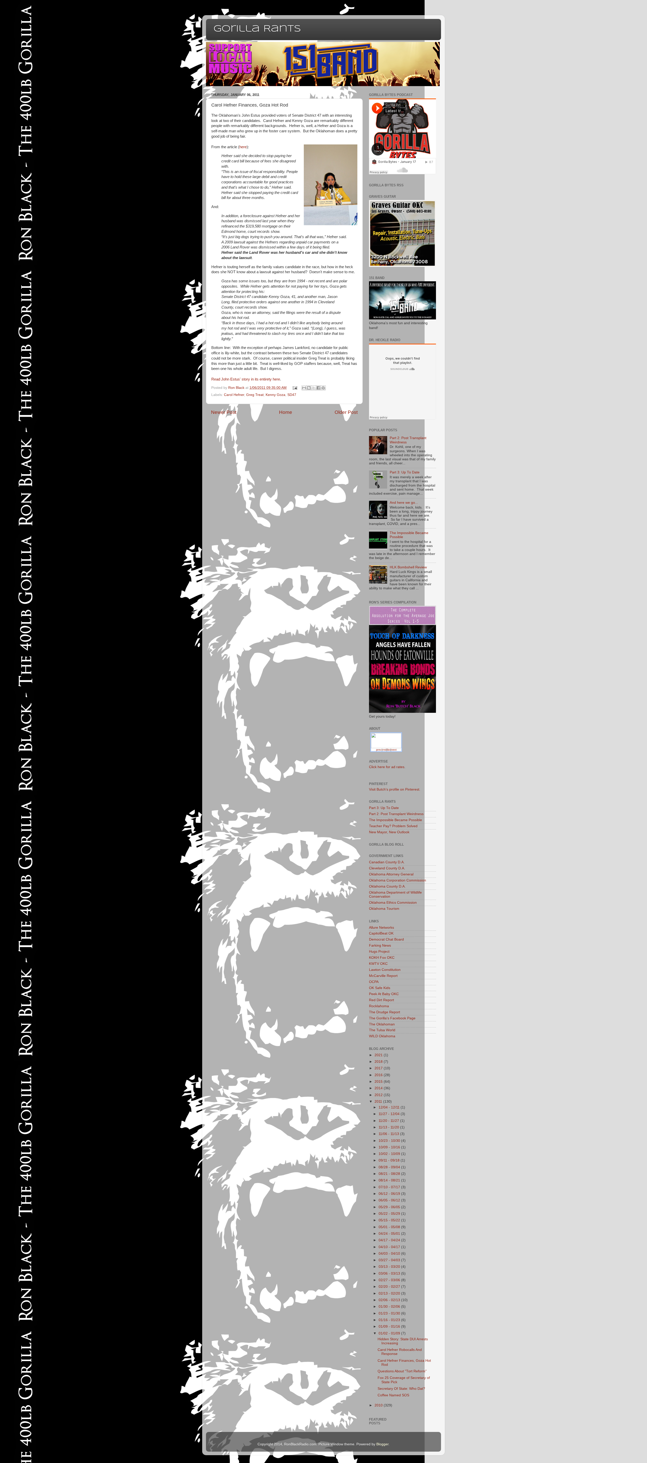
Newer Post (223, 412)
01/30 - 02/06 (390, 1306)
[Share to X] (313, 387)
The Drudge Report (384, 1012)
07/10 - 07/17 (390, 1187)
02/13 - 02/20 (390, 1293)
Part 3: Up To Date (405, 472)
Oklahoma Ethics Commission (393, 902)
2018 (379, 1062)
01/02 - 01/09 (390, 1333)
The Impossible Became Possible (395, 820)
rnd (384, 749)
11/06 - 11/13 (389, 1134)
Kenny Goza (275, 395)
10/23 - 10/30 (390, 1141)
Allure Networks (381, 927)
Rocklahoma (379, 1006)
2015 (379, 1081)
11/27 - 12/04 (390, 1114)
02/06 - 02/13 (390, 1300)
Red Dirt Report (381, 1000)
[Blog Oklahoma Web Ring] (386, 740)
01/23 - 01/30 (390, 1313)
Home (285, 412)
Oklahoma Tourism (384, 909)
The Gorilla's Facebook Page (392, 1018)
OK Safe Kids (379, 988)
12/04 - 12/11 (390, 1107)
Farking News (380, 945)
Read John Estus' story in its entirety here (245, 379)
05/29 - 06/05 (390, 1207)
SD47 (291, 395)
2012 (379, 1095)
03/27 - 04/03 (390, 1260)
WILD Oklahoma (382, 1036)
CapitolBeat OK (381, 933)
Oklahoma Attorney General (391, 874)
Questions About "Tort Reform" (402, 1371)
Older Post (346, 412)
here (243, 147)
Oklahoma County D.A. (387, 886)
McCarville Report (383, 976)
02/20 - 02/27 (390, 1287)
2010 (379, 1405)
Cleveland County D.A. (387, 868)
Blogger (382, 1444)
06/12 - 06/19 (390, 1194)
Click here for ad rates (386, 767)
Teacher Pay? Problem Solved (393, 826)
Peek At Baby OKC (384, 994)
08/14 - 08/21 (390, 1180)
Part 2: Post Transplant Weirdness (396, 814)
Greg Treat (255, 395)
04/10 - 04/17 (390, 1247)
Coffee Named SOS (393, 1395)
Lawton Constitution (385, 970)
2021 (379, 1055)
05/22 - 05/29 (390, 1214)
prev (379, 749)
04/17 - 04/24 (390, 1240)
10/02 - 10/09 (390, 1154)
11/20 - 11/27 (389, 1121)
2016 (379, 1075)
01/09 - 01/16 (390, 1326)
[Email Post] (294, 388)
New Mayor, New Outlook (389, 832)
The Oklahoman (382, 1024)
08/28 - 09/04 (390, 1167)
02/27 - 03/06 (390, 1280)
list (388, 749)
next (394, 749)
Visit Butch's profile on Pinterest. (394, 789)
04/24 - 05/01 (390, 1233)
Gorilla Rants (257, 29)
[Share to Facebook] (318, 387)
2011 (379, 1101)
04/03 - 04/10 (390, 1253)
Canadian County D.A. (387, 862)
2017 (379, 1068)
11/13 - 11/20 (389, 1127)
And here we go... (404, 503)
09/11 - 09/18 (390, 1160)
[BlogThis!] (308, 387)
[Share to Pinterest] (323, 387)
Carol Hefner (234, 395)
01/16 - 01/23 (390, 1320)
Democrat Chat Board (386, 939)
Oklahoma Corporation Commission (397, 880)
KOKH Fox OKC (382, 958)
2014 (379, 1088)
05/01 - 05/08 (390, 1227)
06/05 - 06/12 (390, 1200)
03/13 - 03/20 (390, 1267)
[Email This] (304, 387)
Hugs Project (379, 951)
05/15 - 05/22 (390, 1220)
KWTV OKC (378, 964)
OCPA (374, 982)
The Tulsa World (382, 1030)
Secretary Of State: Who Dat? (401, 1389)
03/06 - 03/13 (390, 1273)
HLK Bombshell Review (408, 567)
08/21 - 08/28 (390, 1174)
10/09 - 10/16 (390, 1147)
